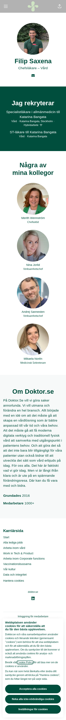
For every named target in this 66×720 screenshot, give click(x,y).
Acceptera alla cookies (33, 689)
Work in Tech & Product (18, 553)
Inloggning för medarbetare (33, 616)
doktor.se (33, 592)
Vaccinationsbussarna (17, 564)
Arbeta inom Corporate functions (24, 558)
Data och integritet (15, 574)
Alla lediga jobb (13, 542)
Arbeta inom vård (14, 548)
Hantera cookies (13, 580)
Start (6, 537)
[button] (59, 6)
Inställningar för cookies (33, 709)
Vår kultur (9, 569)
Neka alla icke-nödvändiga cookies (33, 699)
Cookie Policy (25, 662)
